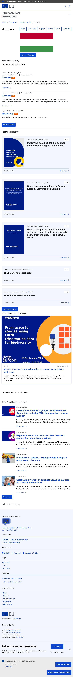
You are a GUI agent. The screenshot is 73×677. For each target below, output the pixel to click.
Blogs (23, 29)
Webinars (66, 29)
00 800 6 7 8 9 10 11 (13, 630)
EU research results (8, 599)
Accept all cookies (63, 664)
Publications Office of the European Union (17, 528)
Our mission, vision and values (12, 578)
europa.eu (17, 619)
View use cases (8, 124)
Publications (13, 22)
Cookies (4, 565)
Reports (42, 29)
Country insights (25, 22)
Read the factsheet (27, 55)
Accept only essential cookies (59, 672)
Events (50, 29)
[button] (69, 6)
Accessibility (6, 568)
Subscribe (57, 647)
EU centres (19, 637)
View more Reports (9, 309)
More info (9, 667)
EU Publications (7, 604)
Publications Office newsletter (11, 582)
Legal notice (6, 562)
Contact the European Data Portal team (15, 540)
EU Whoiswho (6, 601)
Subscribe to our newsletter (11, 543)
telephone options (14, 632)
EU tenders (5, 596)
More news (7, 497)
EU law (4, 593)
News (58, 29)
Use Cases (32, 29)
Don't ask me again (57, 652)
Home (4, 22)
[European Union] (8, 6)
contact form (16, 635)
